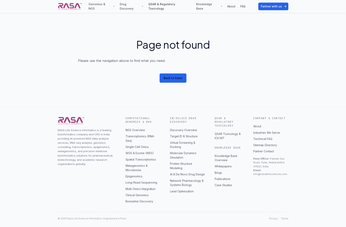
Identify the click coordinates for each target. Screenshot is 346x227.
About (231, 6)
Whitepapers (223, 166)
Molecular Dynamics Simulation (183, 155)
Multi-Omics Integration (141, 189)
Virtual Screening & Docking (182, 145)
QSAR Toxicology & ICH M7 (228, 136)
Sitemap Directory (265, 145)
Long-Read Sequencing (141, 182)
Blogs (218, 172)
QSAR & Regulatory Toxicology (161, 6)
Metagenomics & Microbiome (137, 168)
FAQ (242, 6)
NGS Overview (135, 130)
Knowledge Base (209, 6)
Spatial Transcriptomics (141, 159)
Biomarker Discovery (139, 201)
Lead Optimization (182, 191)
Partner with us (271, 6)
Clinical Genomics (137, 195)
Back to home (173, 78)
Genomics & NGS (102, 6)
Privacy (273, 218)
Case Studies (223, 185)
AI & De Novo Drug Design (187, 174)
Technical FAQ (262, 139)
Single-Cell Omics (137, 147)
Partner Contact (263, 151)
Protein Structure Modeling (181, 166)
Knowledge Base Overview (226, 158)
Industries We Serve (266, 132)
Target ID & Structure (184, 136)
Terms (284, 218)
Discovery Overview (183, 130)
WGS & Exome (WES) (140, 153)
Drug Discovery (132, 6)
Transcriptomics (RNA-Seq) (140, 138)
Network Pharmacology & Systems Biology (187, 183)
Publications (222, 179)
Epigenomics (134, 176)
